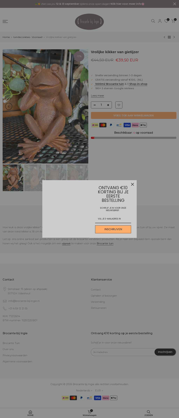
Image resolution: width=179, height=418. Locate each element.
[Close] (132, 184)
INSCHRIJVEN (113, 229)
